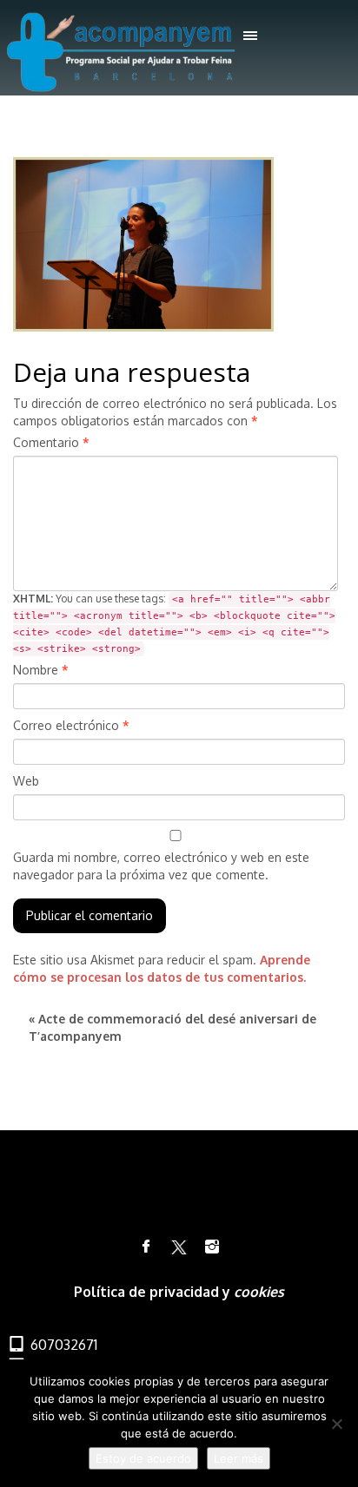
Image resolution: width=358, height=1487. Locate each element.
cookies (259, 1291)
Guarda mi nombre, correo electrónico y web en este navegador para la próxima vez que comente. (161, 866)
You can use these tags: (174, 623)
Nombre (41, 669)
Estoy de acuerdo (143, 1458)
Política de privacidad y (154, 1291)
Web (26, 780)
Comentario (51, 442)
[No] (336, 1423)
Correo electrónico (71, 725)
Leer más (238, 1458)
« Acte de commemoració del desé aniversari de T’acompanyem (172, 1027)
